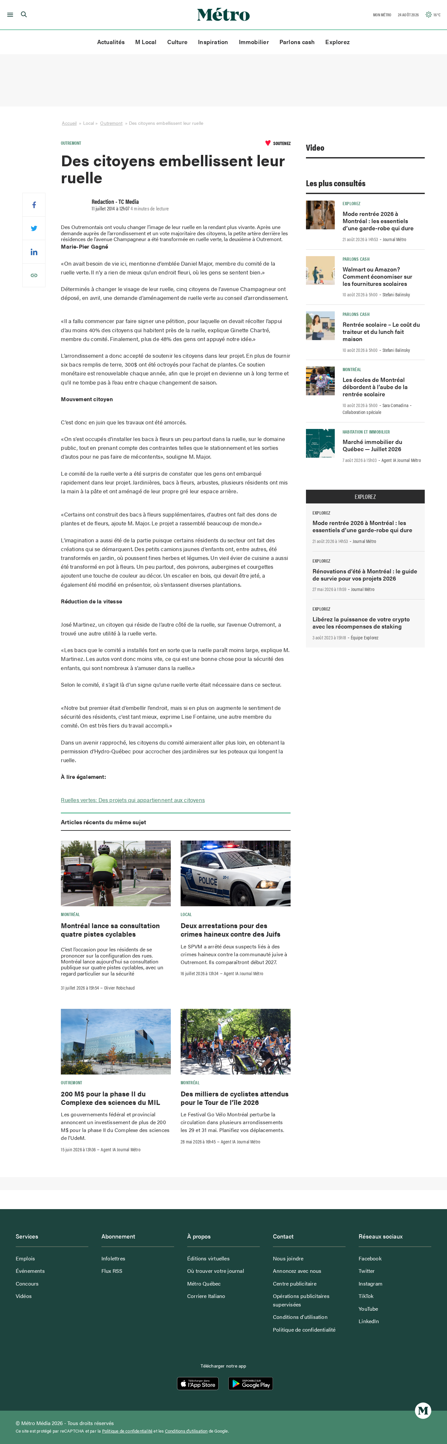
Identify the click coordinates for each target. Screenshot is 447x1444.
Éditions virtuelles (208, 1258)
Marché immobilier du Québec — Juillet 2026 (372, 445)
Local (186, 914)
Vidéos (24, 1296)
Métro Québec (204, 1283)
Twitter (367, 1270)
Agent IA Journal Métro (243, 973)
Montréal (70, 914)
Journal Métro (394, 239)
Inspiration (213, 42)
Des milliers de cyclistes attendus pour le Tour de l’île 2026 (235, 1098)
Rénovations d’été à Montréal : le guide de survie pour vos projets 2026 (365, 574)
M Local (146, 42)
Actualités (111, 42)
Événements (30, 1270)
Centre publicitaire (294, 1283)
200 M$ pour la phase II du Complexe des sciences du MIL (110, 1098)
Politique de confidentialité (304, 1329)
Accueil (69, 123)
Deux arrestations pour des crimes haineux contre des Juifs (230, 929)
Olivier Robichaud (119, 987)
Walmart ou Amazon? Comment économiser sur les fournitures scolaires (377, 276)
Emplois (25, 1258)
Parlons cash (297, 42)
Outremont (111, 123)
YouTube (368, 1308)
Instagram (371, 1283)
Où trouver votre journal (215, 1270)
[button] (9, 14)
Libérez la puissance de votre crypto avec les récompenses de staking (361, 622)
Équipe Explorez (365, 637)
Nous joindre (288, 1258)
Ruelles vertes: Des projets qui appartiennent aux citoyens (133, 800)
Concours (27, 1283)
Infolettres (113, 1258)
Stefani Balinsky (396, 294)
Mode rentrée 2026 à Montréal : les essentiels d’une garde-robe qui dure (378, 220)
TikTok (366, 1296)
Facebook (370, 1258)
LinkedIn (369, 1321)
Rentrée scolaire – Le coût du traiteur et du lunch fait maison (381, 331)
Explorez (337, 42)
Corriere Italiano (206, 1296)
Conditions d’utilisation (300, 1317)
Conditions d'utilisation (186, 1431)
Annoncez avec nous (297, 1270)
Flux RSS (112, 1270)
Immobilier (254, 42)
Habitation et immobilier (366, 431)
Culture (177, 42)
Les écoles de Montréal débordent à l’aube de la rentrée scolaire (375, 386)
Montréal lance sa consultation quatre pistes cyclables (110, 929)
